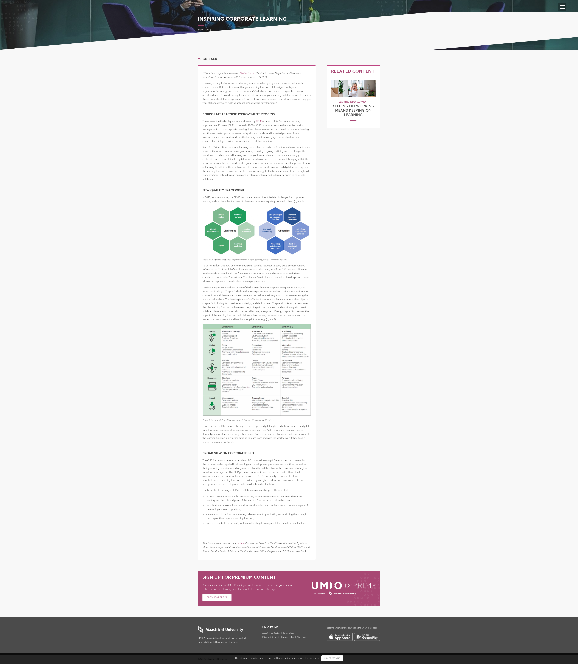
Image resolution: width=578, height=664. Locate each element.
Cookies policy (287, 637)
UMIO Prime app (369, 628)
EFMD (259, 121)
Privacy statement (270, 637)
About (265, 633)
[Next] (371, 96)
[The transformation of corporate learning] (256, 231)
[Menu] (562, 7)
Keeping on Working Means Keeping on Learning (353, 110)
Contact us (275, 633)
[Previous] (335, 96)
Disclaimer (301, 637)
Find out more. (312, 658)
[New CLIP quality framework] (256, 370)
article (241, 543)
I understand (332, 658)
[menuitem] (562, 4)
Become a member (335, 628)
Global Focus (247, 73)
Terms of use (288, 633)
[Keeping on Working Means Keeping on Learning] (353, 88)
